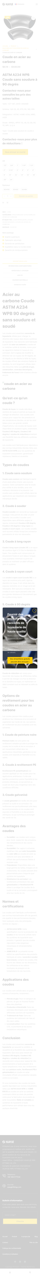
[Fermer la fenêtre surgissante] (34, 610)
